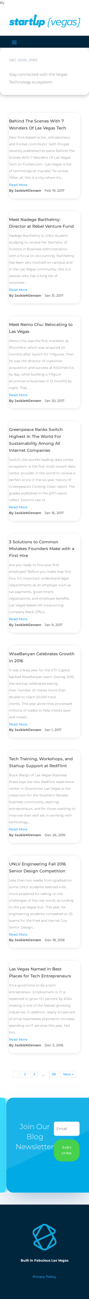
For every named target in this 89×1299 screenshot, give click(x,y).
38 (54, 1074)
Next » (68, 1074)
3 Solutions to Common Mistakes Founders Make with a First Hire (41, 548)
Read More (18, 185)
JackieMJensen (27, 190)
